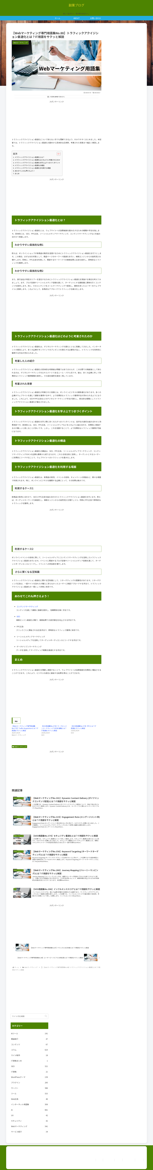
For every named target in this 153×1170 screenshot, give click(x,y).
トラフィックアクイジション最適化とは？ (29, 157)
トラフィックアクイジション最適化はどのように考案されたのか (37, 160)
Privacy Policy (129, 1160)
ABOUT (118, 1160)
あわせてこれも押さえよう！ (25, 171)
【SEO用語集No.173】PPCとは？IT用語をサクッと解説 (83, 727)
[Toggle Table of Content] (57, 154)
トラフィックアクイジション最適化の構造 (29, 165)
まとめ (17, 173)
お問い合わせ (108, 1160)
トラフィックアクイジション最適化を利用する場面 (33, 168)
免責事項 (139, 1160)
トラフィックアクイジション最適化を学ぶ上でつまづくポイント (37, 162)
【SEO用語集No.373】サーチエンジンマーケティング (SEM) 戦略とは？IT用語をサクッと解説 (54, 728)
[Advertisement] (56, 119)
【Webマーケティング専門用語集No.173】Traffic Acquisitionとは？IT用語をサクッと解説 (25, 728)
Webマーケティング (20, 747)
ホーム (99, 1160)
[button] (46, 1016)
